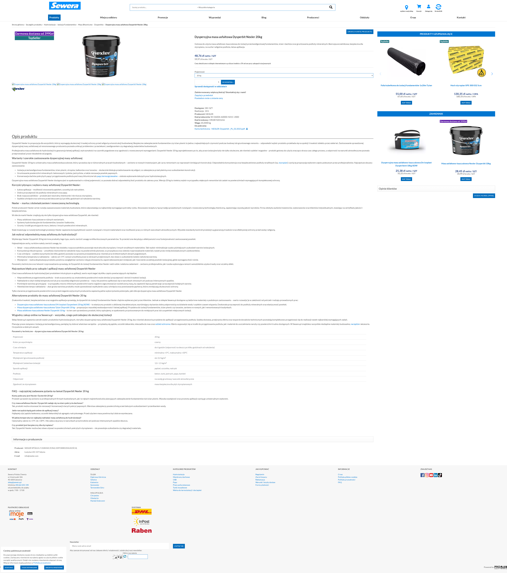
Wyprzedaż (215, 17)
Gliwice (93, 480)
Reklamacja (260, 480)
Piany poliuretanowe (181, 485)
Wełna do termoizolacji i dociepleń (187, 490)
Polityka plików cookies (347, 477)
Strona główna (18, 24)
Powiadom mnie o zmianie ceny (209, 98)
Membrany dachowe (181, 477)
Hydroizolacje (49, 24)
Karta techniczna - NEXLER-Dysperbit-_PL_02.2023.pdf (220, 129)
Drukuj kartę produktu (360, 31)
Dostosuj (9, 568)
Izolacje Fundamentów (67, 24)
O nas (413, 17)
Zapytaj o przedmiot (204, 95)
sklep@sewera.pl (15, 482)
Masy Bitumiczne (85, 24)
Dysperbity (98, 24)
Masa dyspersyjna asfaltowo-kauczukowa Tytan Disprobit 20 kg (46, 307)
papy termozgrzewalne (107, 176)
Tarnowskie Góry (97, 487)
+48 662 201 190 (22, 485)
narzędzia (355, 324)
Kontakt (461, 17)
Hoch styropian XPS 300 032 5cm (466, 85)
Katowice (94, 482)
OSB (175, 480)
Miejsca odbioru (108, 17)
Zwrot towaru (261, 477)
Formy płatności (262, 485)
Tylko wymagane (29, 568)
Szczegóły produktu (34, 24)
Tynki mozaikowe (180, 487)
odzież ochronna (162, 324)
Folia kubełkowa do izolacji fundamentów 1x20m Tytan (406, 85)
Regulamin (259, 474)
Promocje (163, 17)
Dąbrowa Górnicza (98, 477)
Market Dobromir (97, 501)
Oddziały (364, 17)
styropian (283, 162)
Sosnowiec (94, 485)
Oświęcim (94, 498)
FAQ (340, 482)
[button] (492, 74)
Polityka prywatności (346, 480)
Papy (175, 482)
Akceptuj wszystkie (54, 568)
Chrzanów (94, 495)
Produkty (54, 17)
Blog (264, 17)
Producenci (313, 17)
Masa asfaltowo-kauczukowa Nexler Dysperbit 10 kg (41, 310)
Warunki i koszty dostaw (265, 482)
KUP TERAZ (406, 103)
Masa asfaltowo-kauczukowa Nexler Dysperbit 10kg (466, 163)
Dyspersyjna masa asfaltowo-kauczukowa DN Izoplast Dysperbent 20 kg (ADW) (53, 304)
